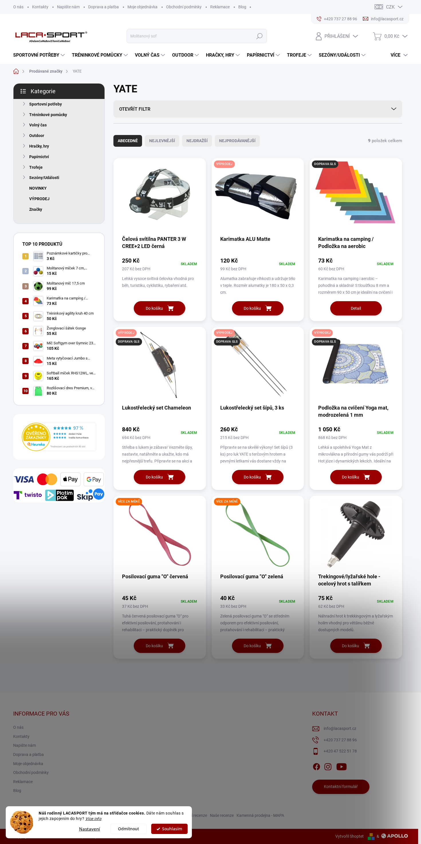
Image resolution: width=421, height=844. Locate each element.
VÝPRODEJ (39, 198)
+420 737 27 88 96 (340, 740)
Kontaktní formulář (341, 786)
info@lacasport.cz (340, 728)
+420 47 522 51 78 (340, 751)
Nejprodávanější (237, 140)
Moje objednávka (142, 7)
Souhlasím (172, 828)
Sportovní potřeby (45, 104)
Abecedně (128, 140)
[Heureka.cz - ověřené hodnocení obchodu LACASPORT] (59, 437)
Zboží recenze (195, 815)
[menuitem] (39, 55)
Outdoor (36, 135)
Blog (242, 7)
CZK (390, 7)
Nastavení (89, 829)
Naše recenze (222, 815)
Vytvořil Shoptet (349, 836)
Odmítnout (128, 828)
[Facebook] (316, 765)
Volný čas (38, 125)
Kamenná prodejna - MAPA (260, 815)
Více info (93, 818)
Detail (356, 308)
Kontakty (40, 7)
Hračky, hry (39, 146)
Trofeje (36, 167)
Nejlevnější (162, 140)
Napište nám (68, 7)
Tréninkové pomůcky (48, 114)
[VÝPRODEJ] (258, 199)
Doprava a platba (103, 7)
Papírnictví (39, 156)
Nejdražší (197, 140)
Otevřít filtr (134, 109)
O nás (18, 7)
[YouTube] (341, 765)
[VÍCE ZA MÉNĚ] (159, 536)
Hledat (259, 36)
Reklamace (220, 7)
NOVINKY (38, 188)
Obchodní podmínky (184, 7)
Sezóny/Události (44, 177)
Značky (35, 209)
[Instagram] (328, 765)
